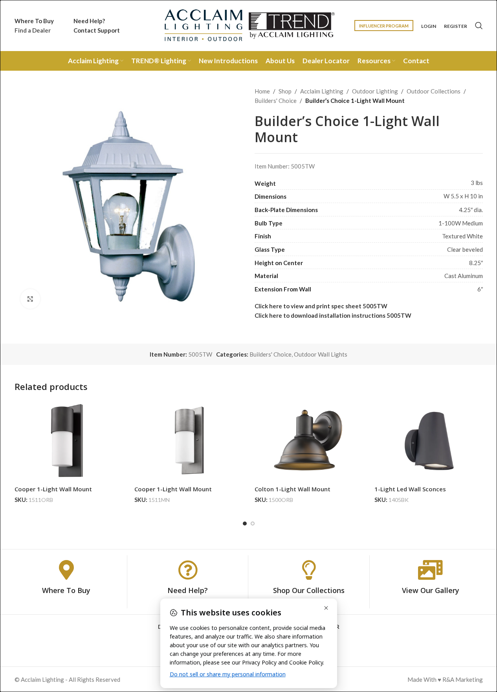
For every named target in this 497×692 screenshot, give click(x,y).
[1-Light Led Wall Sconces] (428, 441)
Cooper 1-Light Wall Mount (53, 489)
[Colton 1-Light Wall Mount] (309, 441)
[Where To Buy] (66, 570)
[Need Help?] (188, 570)
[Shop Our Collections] (309, 570)
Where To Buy (66, 590)
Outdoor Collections (433, 91)
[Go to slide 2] (253, 523)
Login (428, 26)
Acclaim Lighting (321, 91)
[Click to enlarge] (30, 299)
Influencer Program (384, 25)
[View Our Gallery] (430, 570)
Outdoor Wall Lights (320, 354)
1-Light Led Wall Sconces (410, 489)
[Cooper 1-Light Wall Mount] (69, 441)
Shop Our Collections (309, 590)
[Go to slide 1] (245, 523)
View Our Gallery (430, 590)
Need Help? (187, 590)
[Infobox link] (34, 25)
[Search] (479, 25)
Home (262, 91)
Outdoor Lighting (375, 91)
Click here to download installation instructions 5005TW (333, 315)
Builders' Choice (276, 100)
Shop (285, 91)
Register (455, 26)
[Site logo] (248, 24)
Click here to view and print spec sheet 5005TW (321, 305)
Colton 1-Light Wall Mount (292, 489)
